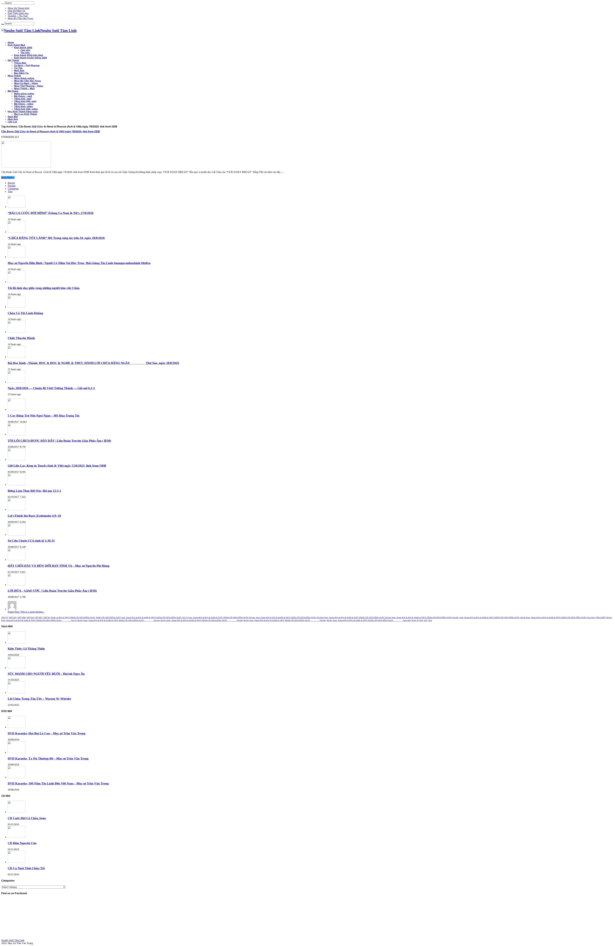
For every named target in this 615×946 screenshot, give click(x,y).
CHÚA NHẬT (600, 617)
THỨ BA (46, 617)
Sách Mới (13, 116)
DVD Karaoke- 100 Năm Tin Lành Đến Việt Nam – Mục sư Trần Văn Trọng (58, 783)
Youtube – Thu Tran (18, 16)
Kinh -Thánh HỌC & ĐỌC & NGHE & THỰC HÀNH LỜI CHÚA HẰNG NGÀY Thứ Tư (154, 617)
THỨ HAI (30, 617)
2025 (425, 620)
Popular (12, 185)
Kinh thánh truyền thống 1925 (30, 57)
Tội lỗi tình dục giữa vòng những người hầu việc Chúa (44, 288)
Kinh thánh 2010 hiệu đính (28, 55)
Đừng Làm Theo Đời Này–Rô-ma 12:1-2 (34, 490)
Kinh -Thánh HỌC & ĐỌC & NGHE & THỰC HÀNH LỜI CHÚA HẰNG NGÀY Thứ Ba (492, 617)
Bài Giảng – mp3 (23, 96)
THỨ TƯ (4, 617)
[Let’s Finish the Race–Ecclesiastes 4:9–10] (16, 509)
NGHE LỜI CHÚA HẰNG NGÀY (108, 617)
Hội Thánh (13, 60)
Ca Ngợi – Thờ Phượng (27, 65)
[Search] (2, 3)
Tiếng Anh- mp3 (22, 98)
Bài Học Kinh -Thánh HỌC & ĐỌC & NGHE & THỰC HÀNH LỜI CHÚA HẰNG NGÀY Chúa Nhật (369, 620)
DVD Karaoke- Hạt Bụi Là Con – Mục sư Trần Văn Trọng (46, 733)
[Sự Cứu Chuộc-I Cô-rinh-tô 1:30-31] (16, 534)
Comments (13, 188)
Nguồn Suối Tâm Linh (12, 940)
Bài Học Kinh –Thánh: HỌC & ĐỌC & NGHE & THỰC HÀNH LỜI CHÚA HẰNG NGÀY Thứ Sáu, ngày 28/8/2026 (93, 363)
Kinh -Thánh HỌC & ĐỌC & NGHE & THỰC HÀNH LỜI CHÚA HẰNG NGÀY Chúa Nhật (560, 617)
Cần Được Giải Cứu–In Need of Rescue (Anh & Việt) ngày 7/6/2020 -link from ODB (50, 131)
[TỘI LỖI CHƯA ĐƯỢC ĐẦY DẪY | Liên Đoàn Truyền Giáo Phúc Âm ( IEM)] (16, 434)
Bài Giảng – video (23, 104)
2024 (430, 620)
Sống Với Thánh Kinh (18, 8)
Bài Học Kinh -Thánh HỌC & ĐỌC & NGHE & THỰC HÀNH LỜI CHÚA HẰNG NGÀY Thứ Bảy (284, 620)
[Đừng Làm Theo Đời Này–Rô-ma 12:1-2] (16, 484)
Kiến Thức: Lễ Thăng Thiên (26, 648)
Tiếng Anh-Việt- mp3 (25, 101)
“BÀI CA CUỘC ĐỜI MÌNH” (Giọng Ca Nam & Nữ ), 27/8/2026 (51, 213)
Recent (11, 183)
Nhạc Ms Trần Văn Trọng (20, 18)
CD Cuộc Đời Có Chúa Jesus (27, 818)
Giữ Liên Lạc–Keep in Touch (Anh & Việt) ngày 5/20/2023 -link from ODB (57, 465)
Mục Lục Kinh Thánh (25, 114)
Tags (10, 191)
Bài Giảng (13, 91)
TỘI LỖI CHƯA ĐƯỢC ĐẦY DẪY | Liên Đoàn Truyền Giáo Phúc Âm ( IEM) (59, 440)
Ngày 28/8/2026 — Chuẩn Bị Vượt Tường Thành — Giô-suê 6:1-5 (51, 388)
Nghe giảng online (24, 93)
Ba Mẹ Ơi (414, 620)
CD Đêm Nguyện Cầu (22, 843)
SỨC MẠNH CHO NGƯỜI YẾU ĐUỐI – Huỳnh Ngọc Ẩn (46, 673)
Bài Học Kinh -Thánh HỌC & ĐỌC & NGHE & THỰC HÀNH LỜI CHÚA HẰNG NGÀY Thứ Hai (201, 620)
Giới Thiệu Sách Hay (18, 13)
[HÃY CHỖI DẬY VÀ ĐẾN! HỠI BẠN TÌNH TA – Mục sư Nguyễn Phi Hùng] (16, 559)
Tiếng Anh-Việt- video (26, 109)
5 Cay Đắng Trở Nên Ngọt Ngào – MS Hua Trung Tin (43, 415)
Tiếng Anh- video (23, 106)
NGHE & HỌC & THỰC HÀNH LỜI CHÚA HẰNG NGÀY (73, 617)
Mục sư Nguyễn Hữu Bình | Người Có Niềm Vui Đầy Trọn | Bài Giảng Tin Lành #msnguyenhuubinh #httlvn (79, 263)
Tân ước (25, 52)
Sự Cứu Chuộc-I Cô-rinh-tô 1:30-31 (31, 540)
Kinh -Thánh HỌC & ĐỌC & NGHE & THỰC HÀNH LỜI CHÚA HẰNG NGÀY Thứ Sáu (221, 617)
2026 (421, 620)
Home (11, 42)
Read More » (8, 177)
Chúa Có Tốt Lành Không (25, 313)
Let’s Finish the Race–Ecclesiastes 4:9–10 (34, 515)
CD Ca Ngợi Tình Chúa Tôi (26, 868)
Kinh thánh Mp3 (16, 45)
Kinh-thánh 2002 (23, 47)
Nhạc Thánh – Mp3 (24, 88)
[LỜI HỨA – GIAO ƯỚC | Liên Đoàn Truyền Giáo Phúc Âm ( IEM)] (16, 584)
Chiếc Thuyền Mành (21, 338)
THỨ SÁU (13, 617)
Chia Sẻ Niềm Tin (16, 10)
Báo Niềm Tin (21, 73)
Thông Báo (20, 63)
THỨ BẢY (39, 617)
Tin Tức (18, 68)
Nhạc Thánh (14, 75)
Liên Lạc (12, 121)
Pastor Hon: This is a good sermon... (26, 611)
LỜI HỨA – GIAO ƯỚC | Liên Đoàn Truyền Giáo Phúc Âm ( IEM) (52, 590)
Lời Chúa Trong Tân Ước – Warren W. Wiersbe (39, 698)
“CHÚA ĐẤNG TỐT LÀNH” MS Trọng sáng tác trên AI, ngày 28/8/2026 (56, 238)
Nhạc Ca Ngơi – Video (26, 83)
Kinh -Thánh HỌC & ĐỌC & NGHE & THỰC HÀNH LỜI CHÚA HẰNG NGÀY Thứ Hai (357, 617)
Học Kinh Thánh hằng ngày (23, 111)
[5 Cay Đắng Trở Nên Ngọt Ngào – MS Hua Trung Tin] (16, 409)
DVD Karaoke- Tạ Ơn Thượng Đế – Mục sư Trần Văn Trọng (48, 758)
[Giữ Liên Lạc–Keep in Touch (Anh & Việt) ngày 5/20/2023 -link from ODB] (16, 459)
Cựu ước (25, 50)
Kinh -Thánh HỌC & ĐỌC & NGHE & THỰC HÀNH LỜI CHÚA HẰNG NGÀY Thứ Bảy (425, 617)
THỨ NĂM (21, 617)
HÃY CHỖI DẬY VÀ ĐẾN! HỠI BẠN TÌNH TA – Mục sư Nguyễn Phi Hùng (58, 565)
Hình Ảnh (19, 70)
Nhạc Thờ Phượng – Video (28, 86)
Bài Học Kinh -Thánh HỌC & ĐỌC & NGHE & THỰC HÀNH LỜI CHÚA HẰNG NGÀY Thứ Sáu (118, 620)
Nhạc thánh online (24, 78)
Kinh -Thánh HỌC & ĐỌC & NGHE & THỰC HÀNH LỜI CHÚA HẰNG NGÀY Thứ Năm (290, 617)
